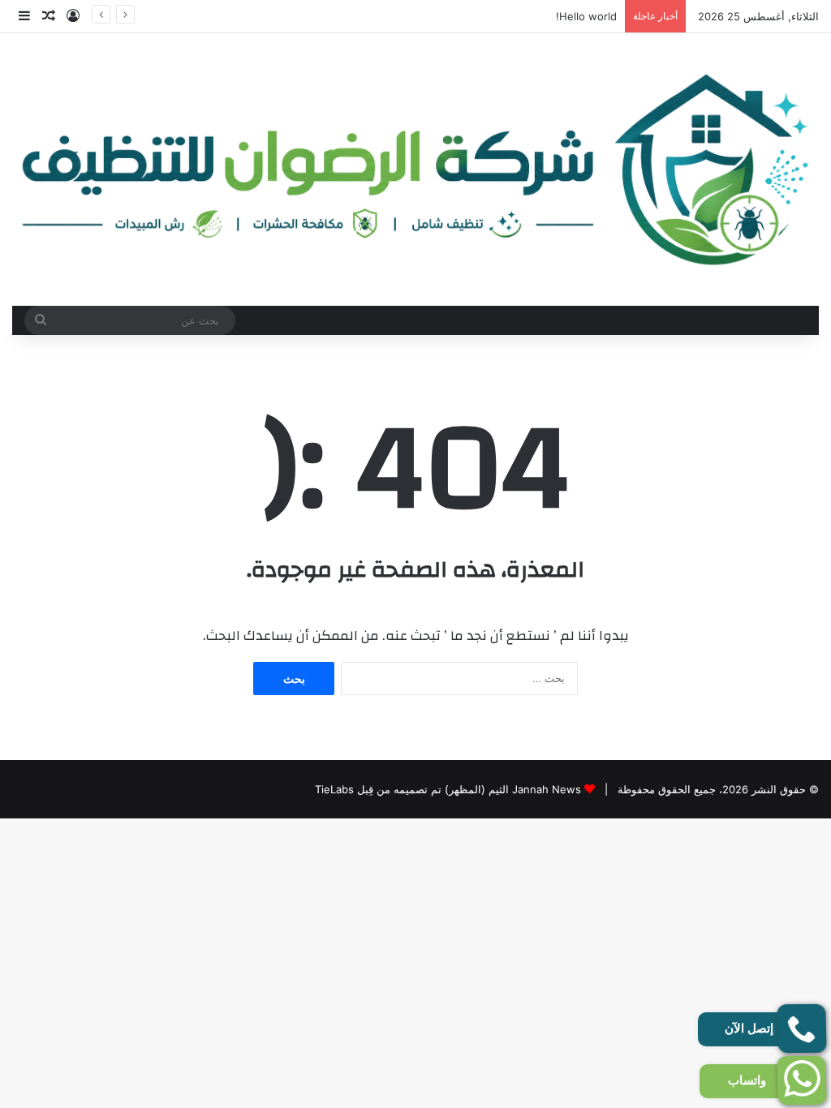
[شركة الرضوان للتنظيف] (415, 169)
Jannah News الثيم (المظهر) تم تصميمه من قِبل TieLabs (448, 789)
